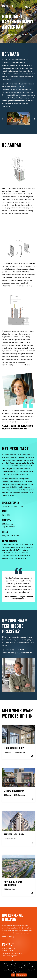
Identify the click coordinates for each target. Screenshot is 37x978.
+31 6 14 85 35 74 (16, 953)
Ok (13, 975)
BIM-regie (7, 752)
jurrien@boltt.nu (13, 956)
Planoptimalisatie (10, 839)
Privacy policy (21, 975)
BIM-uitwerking (19, 752)
